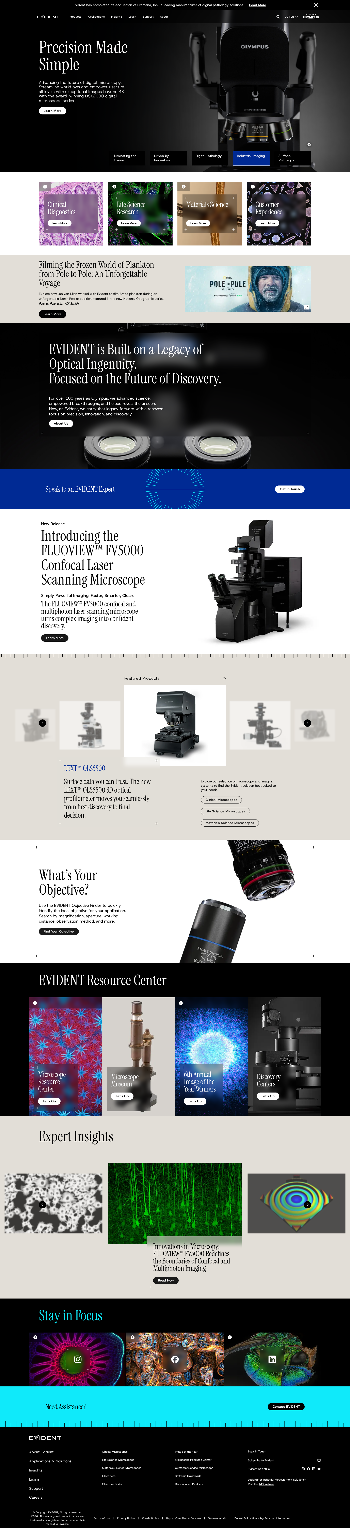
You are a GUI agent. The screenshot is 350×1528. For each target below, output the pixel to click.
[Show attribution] (45, 186)
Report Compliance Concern (183, 1518)
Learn (132, 16)
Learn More (52, 106)
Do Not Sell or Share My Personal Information (262, 1518)
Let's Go (49, 1101)
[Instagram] (303, 1469)
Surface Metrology (289, 158)
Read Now (166, 1280)
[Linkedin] (314, 1469)
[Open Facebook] (175, 1359)
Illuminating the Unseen (125, 158)
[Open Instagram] (78, 1359)
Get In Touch (290, 489)
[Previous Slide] (42, 723)
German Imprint (217, 1518)
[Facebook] (308, 1469)
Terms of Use (102, 1518)
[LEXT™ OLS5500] (175, 725)
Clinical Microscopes (221, 800)
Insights (116, 16)
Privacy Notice (126, 1518)
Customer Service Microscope (194, 1468)
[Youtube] (319, 1469)
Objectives (108, 1476)
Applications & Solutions (50, 1461)
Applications (96, 16)
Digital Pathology (209, 156)
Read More (257, 5)
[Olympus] (311, 17)
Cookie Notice (150, 1518)
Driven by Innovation (162, 158)
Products (75, 16)
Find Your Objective (59, 931)
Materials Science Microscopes (230, 823)
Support (148, 16)
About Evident (41, 1452)
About (164, 16)
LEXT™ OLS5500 (84, 768)
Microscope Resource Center (193, 1460)
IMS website (266, 1484)
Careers (36, 1497)
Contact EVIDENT (286, 1406)
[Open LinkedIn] (272, 1359)
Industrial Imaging (251, 156)
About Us (61, 423)
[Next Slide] (307, 723)
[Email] (319, 1461)
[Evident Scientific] (48, 16)
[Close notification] (316, 5)
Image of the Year (186, 1451)
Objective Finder (112, 1484)
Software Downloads (188, 1476)
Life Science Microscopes (225, 811)
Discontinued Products (189, 1484)
